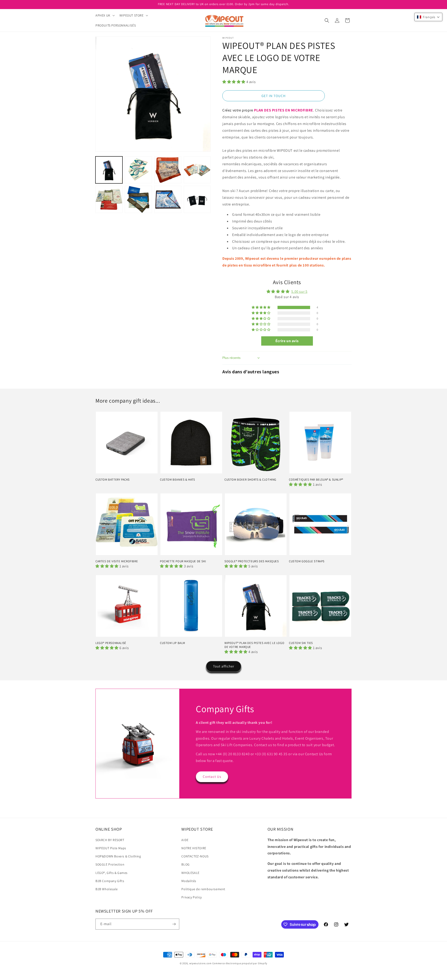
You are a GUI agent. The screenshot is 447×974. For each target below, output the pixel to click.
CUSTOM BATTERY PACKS (112, 480)
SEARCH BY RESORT (109, 840)
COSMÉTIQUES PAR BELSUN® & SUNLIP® (316, 480)
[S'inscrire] (174, 924)
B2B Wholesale (106, 889)
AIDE (184, 840)
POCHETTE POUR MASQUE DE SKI (183, 561)
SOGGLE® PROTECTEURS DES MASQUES (251, 561)
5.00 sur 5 (299, 291)
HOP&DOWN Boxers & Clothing (118, 856)
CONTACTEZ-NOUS (194, 856)
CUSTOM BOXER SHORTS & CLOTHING (250, 480)
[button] (105, 15)
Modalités (188, 881)
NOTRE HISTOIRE (193, 848)
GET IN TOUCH (273, 96)
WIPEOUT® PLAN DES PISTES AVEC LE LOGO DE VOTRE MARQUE (254, 645)
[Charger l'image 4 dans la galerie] (197, 169)
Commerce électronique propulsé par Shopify (239, 963)
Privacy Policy (191, 897)
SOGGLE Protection (109, 864)
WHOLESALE (190, 873)
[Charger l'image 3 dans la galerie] (167, 169)
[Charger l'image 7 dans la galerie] (167, 199)
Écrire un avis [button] (286, 340)
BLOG (185, 864)
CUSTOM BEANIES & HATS (177, 480)
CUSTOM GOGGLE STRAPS (307, 561)
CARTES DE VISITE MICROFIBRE (116, 561)
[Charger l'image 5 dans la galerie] (108, 199)
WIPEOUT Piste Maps (110, 848)
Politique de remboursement (203, 889)
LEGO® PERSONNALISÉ (110, 643)
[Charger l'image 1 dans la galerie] (108, 169)
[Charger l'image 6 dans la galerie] (138, 199)
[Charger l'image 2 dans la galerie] (138, 169)
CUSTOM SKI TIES (301, 643)
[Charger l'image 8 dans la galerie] (197, 199)
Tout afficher (223, 666)
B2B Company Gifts (109, 881)
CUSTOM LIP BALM (172, 643)
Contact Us (212, 776)
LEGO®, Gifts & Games (111, 873)
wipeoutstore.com (200, 963)
